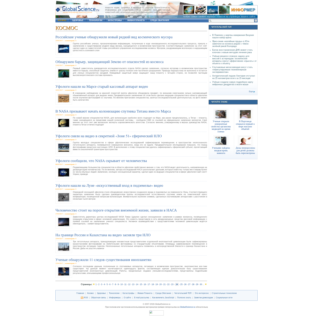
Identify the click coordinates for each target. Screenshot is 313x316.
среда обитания (159, 20)
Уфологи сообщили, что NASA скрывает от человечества (101, 160)
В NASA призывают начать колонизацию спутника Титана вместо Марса (113, 111)
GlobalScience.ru (187, 307)
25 (181, 284)
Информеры (115, 297)
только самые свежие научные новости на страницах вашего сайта (219, 16)
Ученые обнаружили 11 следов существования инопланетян (103, 259)
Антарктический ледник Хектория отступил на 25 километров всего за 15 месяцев (233, 77)
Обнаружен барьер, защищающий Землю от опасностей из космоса (109, 61)
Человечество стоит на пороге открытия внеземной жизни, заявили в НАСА (116, 210)
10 (121, 284)
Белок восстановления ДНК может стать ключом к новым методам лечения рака (232, 51)
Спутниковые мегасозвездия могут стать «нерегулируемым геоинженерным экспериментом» (232, 69)
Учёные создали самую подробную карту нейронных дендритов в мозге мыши (232, 83)
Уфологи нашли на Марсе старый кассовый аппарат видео (101, 86)
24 (177, 284)
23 (172, 284)
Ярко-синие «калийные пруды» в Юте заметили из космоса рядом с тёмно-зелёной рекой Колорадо (230, 43)
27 (189, 284)
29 (197, 284)
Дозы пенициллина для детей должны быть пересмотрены (245, 150)
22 (168, 284)
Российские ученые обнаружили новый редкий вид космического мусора (113, 36)
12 (129, 284)
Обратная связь (98, 297)
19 (157, 284)
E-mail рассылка (141, 297)
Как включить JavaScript (163, 297)
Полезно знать (184, 297)
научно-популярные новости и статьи (77, 12)
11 (125, 284)
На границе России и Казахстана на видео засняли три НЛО (103, 234)
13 (133, 284)
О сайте (127, 297)
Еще (251, 91)
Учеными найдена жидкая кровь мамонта (221, 150)
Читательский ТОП (183, 293)
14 (137, 284)
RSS (86, 297)
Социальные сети (224, 297)
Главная (80, 293)
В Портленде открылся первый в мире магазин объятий (245, 125)
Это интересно (202, 293)
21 (164, 284)
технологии (95, 20)
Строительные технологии (224, 293)
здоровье (77, 20)
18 (153, 284)
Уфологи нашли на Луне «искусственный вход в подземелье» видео (109, 185)
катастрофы (115, 20)
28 (193, 284)
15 (141, 284)
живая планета (136, 20)
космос (62, 20)
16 (145, 284)
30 (201, 284)
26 (185, 284)
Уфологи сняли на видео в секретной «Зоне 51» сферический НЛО (108, 135)
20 (160, 284)
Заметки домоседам (203, 297)
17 (149, 284)
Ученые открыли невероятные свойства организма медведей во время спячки (221, 126)
